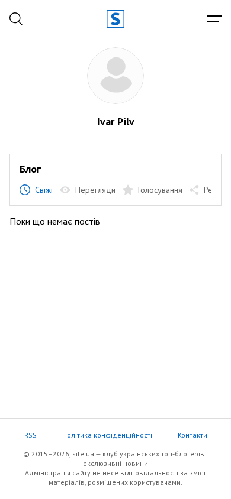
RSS (30, 434)
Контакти (192, 434)
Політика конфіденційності (107, 434)
